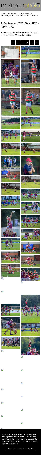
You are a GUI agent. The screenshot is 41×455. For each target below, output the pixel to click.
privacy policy (13, 443)
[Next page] (37, 42)
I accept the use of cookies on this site (20, 449)
